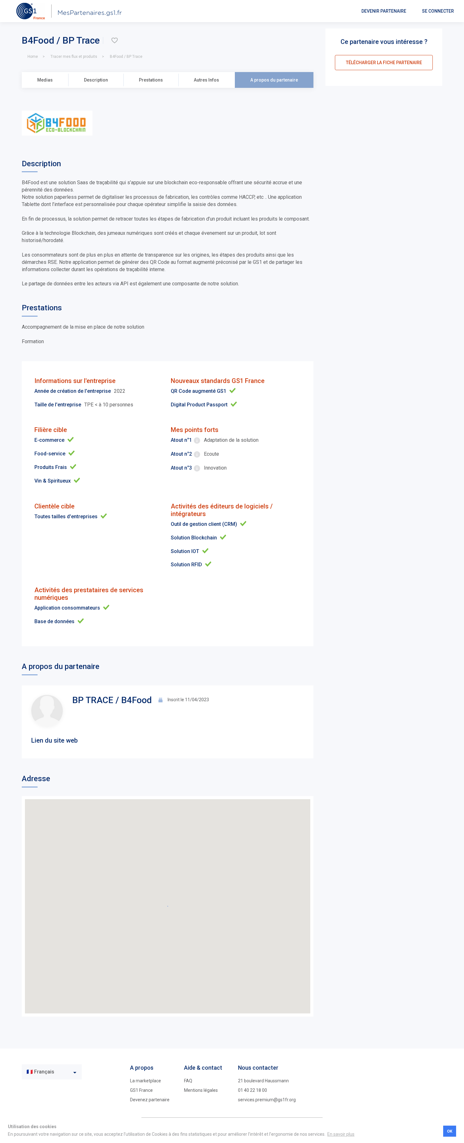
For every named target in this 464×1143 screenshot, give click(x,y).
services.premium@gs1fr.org (267, 1099)
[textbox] (47, 1072)
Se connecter (438, 11)
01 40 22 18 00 (252, 1090)
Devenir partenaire (383, 11)
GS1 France (141, 1090)
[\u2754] (114, 40)
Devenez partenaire (150, 1099)
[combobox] (52, 1071)
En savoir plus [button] (340, 1134)
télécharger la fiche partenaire (384, 62)
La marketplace (145, 1080)
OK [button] (449, 1131)
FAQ (188, 1080)
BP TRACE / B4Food (112, 700)
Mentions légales (201, 1090)
